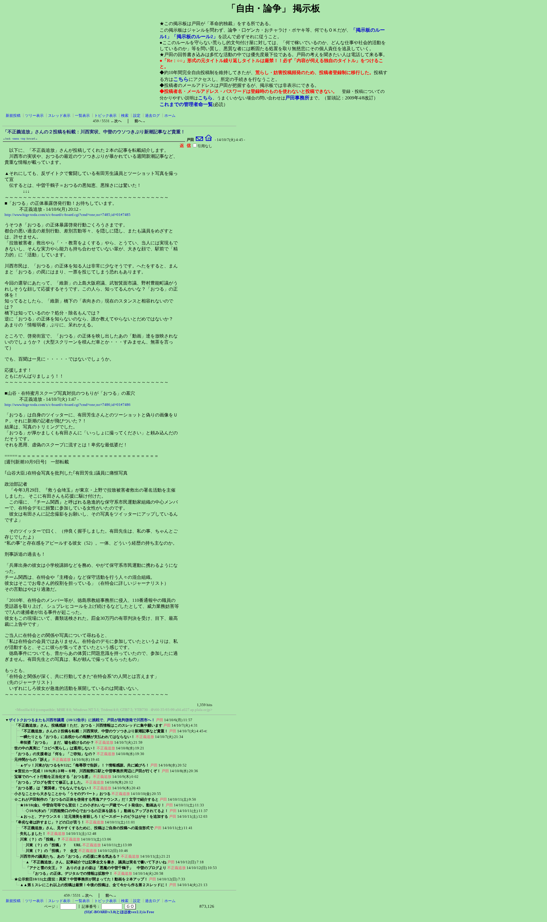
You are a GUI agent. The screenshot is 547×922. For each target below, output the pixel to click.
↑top (22, 138)
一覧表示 (82, 115)
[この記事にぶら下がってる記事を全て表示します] (11, 727)
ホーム (169, 115)
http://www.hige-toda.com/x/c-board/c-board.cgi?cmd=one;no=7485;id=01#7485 (67, 214)
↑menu (15, 138)
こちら (181, 79)
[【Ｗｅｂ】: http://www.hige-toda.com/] (208, 140)
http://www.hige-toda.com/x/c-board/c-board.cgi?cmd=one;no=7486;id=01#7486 (67, 404)
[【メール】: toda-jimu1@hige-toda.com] (199, 140)
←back (7, 138)
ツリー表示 (34, 115)
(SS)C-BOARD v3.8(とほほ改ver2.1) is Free (119, 912)
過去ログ (152, 115)
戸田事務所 (297, 98)
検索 (124, 115)
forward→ (32, 138)
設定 (136, 115)
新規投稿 (13, 115)
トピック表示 (105, 115)
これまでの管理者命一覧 (186, 104)
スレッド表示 (59, 115)
